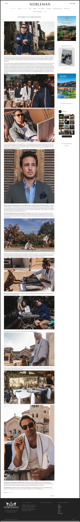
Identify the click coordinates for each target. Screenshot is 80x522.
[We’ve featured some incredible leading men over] (61, 132)
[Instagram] (67, 145)
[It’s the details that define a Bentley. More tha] (71, 127)
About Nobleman (37, 11)
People (19, 8)
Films (30, 8)
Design (25, 8)
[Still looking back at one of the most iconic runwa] (66, 127)
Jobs (59, 509)
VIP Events (48, 8)
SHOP (46, 11)
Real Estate (67, 8)
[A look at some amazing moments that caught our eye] (71, 116)
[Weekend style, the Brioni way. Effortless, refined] (61, 127)
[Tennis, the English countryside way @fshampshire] (61, 116)
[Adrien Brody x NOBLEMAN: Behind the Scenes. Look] (66, 121)
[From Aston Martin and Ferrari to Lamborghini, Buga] (66, 116)
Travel (35, 8)
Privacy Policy (60, 513)
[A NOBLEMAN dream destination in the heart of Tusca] (66, 132)
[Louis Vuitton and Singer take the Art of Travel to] (61, 121)
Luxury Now (13, 8)
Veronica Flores (10, 492)
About (59, 505)
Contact (59, 510)
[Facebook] (65, 145)
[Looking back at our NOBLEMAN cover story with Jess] (71, 132)
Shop (59, 512)
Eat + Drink (41, 8)
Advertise (59, 506)
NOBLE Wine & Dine (57, 8)
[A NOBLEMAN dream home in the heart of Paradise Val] (71, 121)
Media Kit (59, 507)
